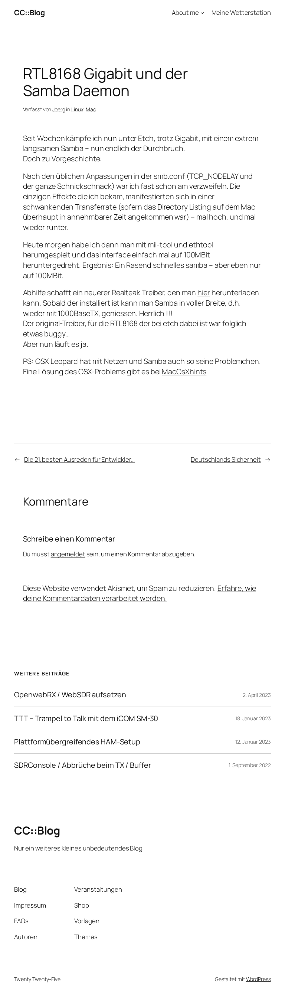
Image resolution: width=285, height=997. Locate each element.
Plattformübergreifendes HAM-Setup (77, 742)
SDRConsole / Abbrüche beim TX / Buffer (82, 765)
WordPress (258, 979)
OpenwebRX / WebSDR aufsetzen (70, 695)
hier (203, 292)
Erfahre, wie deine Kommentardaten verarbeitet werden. (139, 593)
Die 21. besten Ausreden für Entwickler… (79, 459)
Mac (91, 109)
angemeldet (68, 554)
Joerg (58, 109)
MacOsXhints (184, 371)
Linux (77, 109)
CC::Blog (29, 12)
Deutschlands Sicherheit (226, 459)
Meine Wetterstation (241, 12)
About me (185, 12)
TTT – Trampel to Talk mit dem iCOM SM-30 (86, 718)
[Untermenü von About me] (202, 12)
